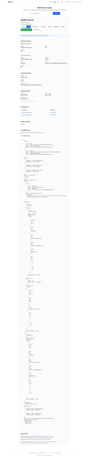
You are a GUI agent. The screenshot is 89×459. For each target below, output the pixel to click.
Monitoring (75, 1)
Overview (31, 453)
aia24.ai (22, 124)
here (48, 35)
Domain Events (68, 1)
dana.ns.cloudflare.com (27, 112)
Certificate (43, 26)
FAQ (50, 453)
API (46, 453)
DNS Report (41, 453)
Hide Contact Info (27, 29)
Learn (36, 453)
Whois (23, 26)
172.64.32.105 (53, 112)
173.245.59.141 (53, 115)
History (63, 26)
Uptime (61, 1)
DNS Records (35, 26)
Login (80, 1)
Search (56, 13)
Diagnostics (56, 26)
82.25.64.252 (29, 24)
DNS (58, 1)
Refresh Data (36, 29)
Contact (58, 453)
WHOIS (50, 1)
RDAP (55, 1)
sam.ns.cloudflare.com (27, 115)
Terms (53, 453)
